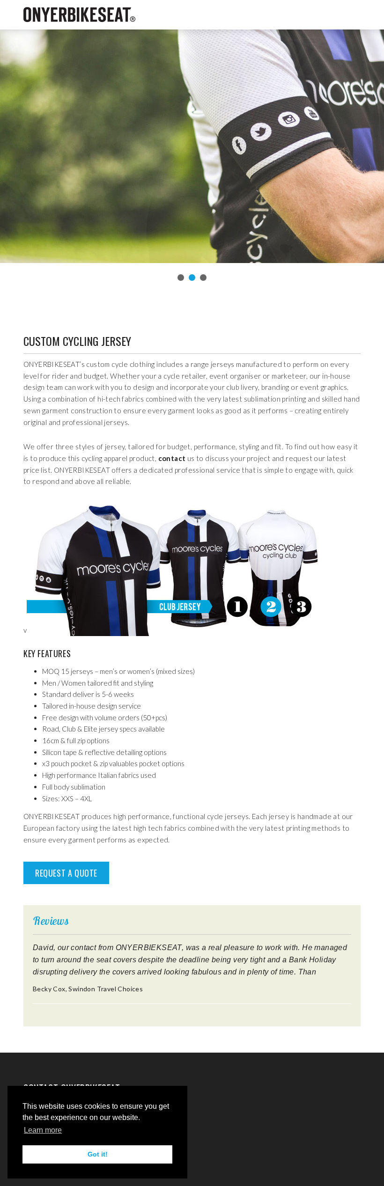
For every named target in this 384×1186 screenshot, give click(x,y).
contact (172, 458)
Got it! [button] (98, 1154)
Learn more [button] (43, 1130)
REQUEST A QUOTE (66, 873)
